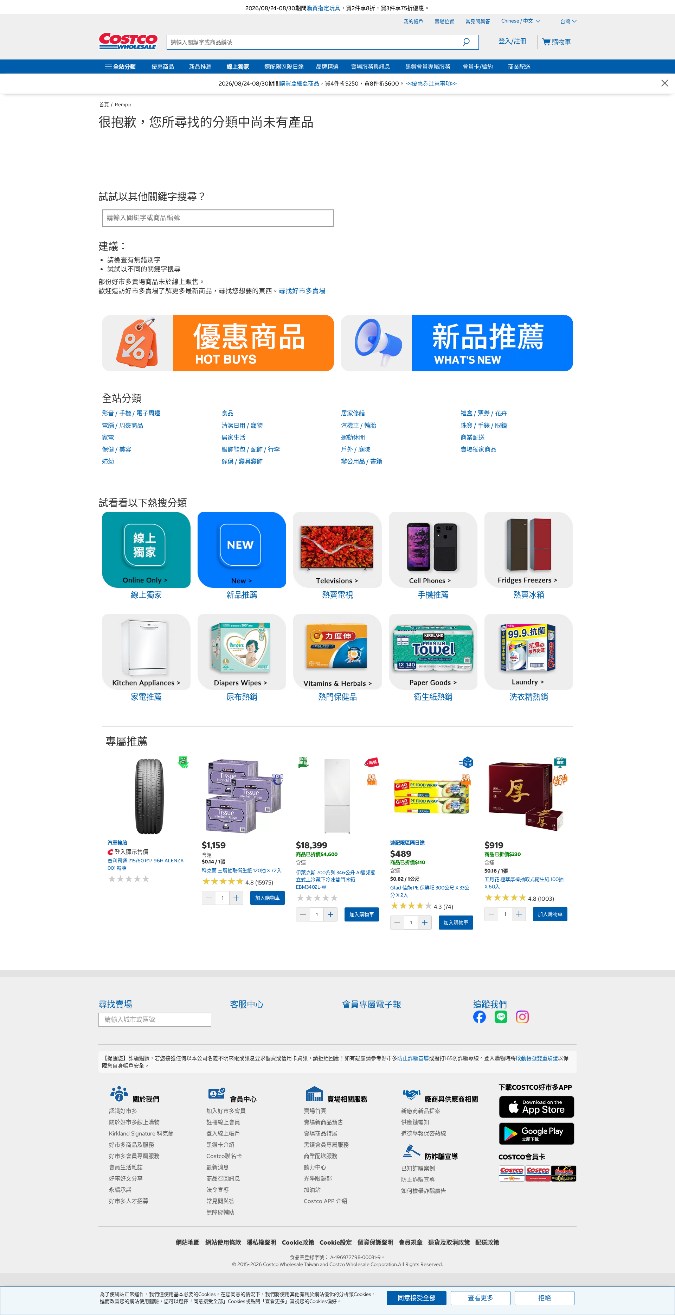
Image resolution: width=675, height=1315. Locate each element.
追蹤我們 (490, 1004)
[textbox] (209, 217)
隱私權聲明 (261, 1242)
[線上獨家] (250, 66)
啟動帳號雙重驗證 (537, 1058)
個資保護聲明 (375, 1242)
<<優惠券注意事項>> (431, 83)
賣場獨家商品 (478, 449)
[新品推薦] (213, 66)
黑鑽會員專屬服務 (427, 66)
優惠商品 (163, 66)
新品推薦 (200, 66)
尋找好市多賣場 (302, 291)
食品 (227, 413)
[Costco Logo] (128, 41)
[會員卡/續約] (494, 66)
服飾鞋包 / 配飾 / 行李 (250, 449)
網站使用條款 (223, 1242)
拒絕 (544, 1298)
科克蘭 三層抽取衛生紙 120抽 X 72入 (242, 870)
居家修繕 (353, 413)
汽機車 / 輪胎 (358, 425)
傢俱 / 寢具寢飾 (242, 461)
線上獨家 (238, 66)
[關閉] (664, 83)
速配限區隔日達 (284, 66)
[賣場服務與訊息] (391, 66)
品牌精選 (327, 66)
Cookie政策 (298, 1242)
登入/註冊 (512, 41)
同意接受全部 (417, 1298)
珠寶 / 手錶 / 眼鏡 (484, 425)
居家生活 (233, 437)
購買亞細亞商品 (299, 83)
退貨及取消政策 (449, 1242)
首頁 (104, 104)
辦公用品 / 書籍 (361, 461)
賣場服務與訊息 (370, 66)
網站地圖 (188, 1242)
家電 (108, 437)
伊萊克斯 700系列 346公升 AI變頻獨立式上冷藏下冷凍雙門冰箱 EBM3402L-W (335, 879)
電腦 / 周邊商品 (122, 425)
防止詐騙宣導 (413, 1058)
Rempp (123, 104)
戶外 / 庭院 (355, 449)
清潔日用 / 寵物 (242, 425)
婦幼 (108, 461)
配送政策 (487, 1242)
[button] (470, 42)
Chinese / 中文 (517, 21)
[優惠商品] (175, 66)
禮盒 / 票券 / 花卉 (484, 413)
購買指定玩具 (323, 8)
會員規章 (411, 1242)
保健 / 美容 (116, 449)
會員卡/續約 (478, 66)
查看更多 (480, 1298)
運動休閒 (353, 437)
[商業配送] (532, 66)
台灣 (565, 21)
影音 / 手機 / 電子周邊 (131, 413)
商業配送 (519, 66)
